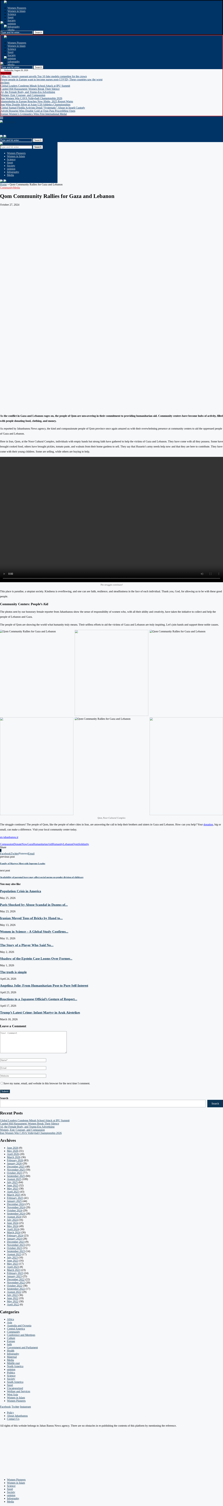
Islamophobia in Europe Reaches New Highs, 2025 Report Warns (37, 101)
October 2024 (14, 1210)
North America (15, 1366)
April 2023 (13, 1266)
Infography (13, 26)
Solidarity (83, 844)
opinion (11, 23)
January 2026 (14, 1163)
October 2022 (14, 1285)
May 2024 (12, 1226)
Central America (16, 1328)
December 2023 (16, 1241)
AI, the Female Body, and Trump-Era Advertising (28, 92)
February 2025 (15, 1197)
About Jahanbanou (17, 1415)
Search (37, 147)
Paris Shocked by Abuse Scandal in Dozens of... (34, 905)
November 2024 (16, 1207)
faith (9, 1344)
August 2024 (14, 1216)
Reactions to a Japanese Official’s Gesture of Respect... (38, 999)
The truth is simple (13, 972)
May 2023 (12, 1263)
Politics (11, 1372)
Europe (11, 1341)
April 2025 (13, 1191)
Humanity (57, 844)
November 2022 (16, 1282)
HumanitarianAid (42, 844)
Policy (10, 1412)
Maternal (12, 1356)
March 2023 (13, 1270)
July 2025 (12, 1182)
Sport (10, 17)
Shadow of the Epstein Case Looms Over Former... (36, 958)
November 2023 (16, 1244)
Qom (75, 844)
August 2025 (14, 1179)
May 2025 (12, 1188)
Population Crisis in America (20, 891)
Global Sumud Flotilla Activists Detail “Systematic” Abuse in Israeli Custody (43, 107)
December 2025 (16, 1166)
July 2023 (12, 1257)
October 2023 (14, 1248)
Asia (9, 1322)
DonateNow (20, 844)
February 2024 (15, 1235)
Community (6, 187)
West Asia (12, 1394)
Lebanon (68, 844)
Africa (10, 1319)
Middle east (13, 1363)
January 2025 (14, 1201)
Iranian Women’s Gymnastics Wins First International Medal (34, 113)
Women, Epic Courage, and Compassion (23, 95)
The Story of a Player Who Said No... (26, 945)
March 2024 (13, 1232)
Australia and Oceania (19, 1325)
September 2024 (16, 1213)
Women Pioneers (16, 7)
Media (10, 29)
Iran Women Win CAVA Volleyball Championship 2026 (31, 98)
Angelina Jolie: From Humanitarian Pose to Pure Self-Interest (44, 985)
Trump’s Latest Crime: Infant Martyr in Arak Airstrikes (40, 1012)
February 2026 (15, 1160)
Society (11, 20)
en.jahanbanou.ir (9, 837)
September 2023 (16, 1251)
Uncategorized (15, 1388)
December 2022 (16, 1279)
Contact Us (13, 1418)
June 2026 (12, 1147)
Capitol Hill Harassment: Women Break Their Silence (30, 88)
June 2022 (12, 1298)
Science (11, 14)
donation (208, 824)
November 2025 (16, 1169)
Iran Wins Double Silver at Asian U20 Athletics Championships (35, 104)
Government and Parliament (22, 1347)
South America (15, 1381)
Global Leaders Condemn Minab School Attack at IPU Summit (35, 85)
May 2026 (12, 1150)
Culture (11, 1338)
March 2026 (13, 1157)
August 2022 (14, 1291)
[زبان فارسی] (1, 136)
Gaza (30, 844)
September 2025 (16, 1176)
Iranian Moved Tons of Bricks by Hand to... (31, 918)
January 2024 (14, 1238)
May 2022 (12, 1301)
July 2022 (12, 1295)
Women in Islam (16, 11)
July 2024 (12, 1219)
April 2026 (13, 1154)
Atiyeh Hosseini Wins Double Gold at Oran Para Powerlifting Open (38, 110)
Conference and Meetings (21, 1334)
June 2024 (12, 1223)
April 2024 (13, 1229)
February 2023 (15, 1273)
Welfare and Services (18, 1391)
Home (3, 184)
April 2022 (13, 1304)
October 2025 (14, 1172)
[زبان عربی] (4, 136)
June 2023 (12, 1260)
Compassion (7, 844)
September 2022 (16, 1288)
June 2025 (12, 1185)
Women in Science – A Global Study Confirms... (34, 931)
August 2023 (14, 1254)
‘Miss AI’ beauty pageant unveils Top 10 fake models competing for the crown (44, 76)
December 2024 (16, 1204)
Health (10, 1350)
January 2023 (14, 1276)
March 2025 (13, 1194)
